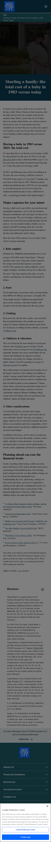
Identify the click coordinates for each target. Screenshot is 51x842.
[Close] (47, 806)
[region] (25, 822)
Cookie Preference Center (25, 830)
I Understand (25, 837)
